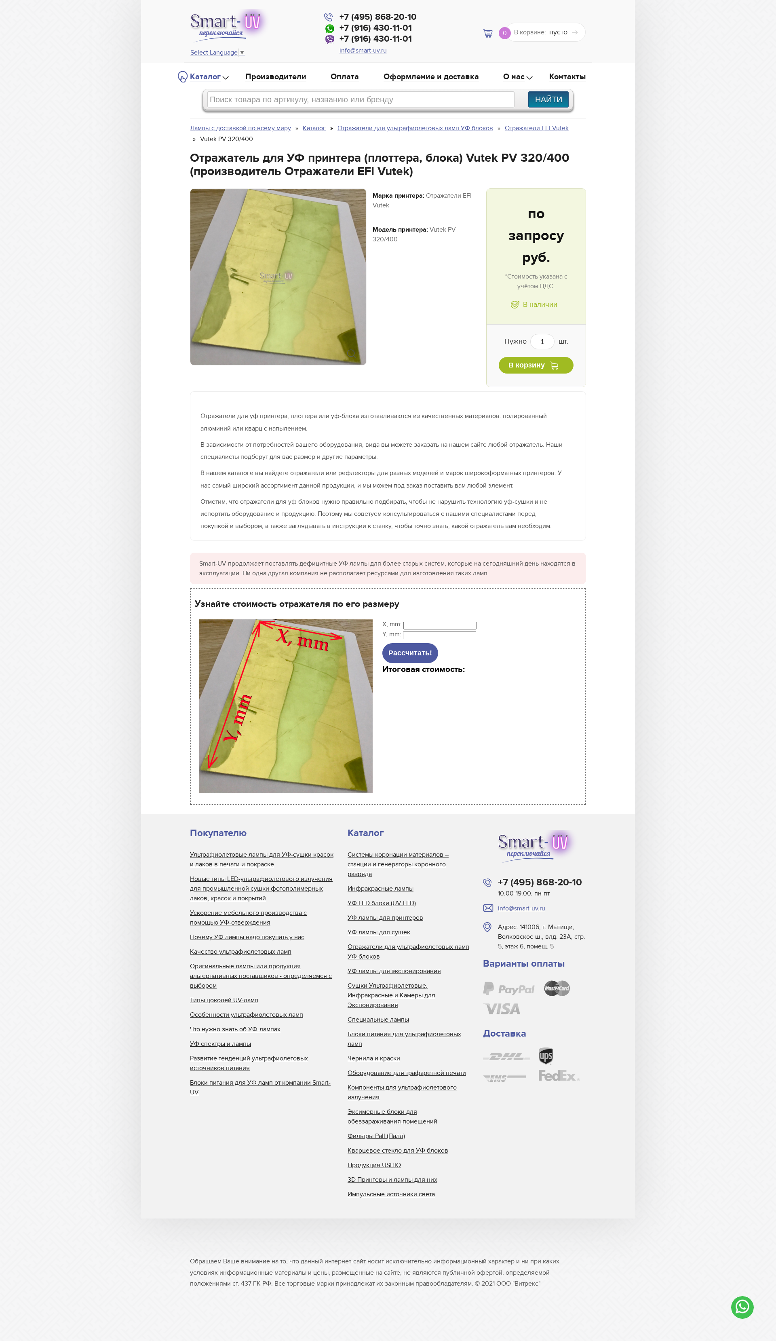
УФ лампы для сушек (379, 932)
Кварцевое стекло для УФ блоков (398, 1151)
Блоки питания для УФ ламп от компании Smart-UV (260, 1087)
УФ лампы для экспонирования (394, 971)
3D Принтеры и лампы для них (392, 1180)
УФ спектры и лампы (220, 1044)
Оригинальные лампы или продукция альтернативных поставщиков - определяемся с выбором (261, 976)
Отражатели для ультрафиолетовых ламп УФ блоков (408, 952)
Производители (275, 77)
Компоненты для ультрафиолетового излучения (402, 1092)
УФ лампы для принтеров (385, 918)
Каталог (205, 77)
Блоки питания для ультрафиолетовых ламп (404, 1039)
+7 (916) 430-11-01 (376, 28)
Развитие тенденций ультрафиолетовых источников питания (249, 1063)
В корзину (526, 365)
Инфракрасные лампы (380, 889)
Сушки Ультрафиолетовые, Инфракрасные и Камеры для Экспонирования (391, 995)
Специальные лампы (378, 1020)
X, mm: (392, 624)
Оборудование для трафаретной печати (407, 1073)
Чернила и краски (374, 1058)
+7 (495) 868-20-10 (378, 17)
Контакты (567, 77)
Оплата (345, 77)
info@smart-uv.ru (363, 50)
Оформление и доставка (431, 77)
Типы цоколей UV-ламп (224, 1000)
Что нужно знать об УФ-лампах (235, 1029)
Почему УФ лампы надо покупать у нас (247, 937)
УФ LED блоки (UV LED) (382, 903)
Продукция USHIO (374, 1165)
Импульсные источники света (391, 1194)
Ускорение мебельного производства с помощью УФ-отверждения (248, 918)
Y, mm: (392, 634)
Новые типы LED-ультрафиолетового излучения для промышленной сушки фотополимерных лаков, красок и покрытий (261, 888)
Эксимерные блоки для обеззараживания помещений (392, 1117)
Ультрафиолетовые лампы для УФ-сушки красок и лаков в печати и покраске (261, 859)
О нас (514, 77)
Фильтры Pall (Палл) (376, 1136)
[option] (278, 277)
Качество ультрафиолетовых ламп (240, 952)
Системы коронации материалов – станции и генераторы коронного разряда (398, 864)
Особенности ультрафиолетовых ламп (246, 1015)
